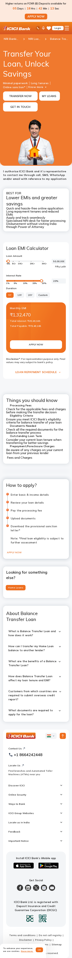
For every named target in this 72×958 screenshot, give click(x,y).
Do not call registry (50, 935)
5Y (9, 295)
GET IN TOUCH (20, 107)
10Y (19, 295)
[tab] (16, 587)
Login (58, 28)
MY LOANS (49, 96)
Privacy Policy (43, 939)
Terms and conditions (22, 935)
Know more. (27, 951)
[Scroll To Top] (63, 736)
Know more (35, 87)
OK (39, 949)
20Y (30, 295)
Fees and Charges (19, 457)
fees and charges (54, 409)
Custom (43, 295)
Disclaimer (25, 939)
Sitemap (57, 944)
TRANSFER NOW (20, 96)
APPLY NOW (36, 16)
